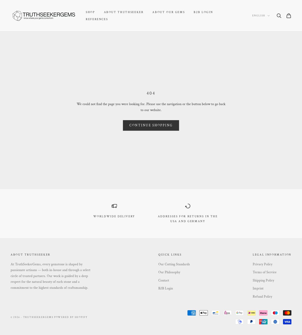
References (97, 19)
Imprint (258, 288)
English (258, 15)
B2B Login (203, 12)
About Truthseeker (124, 12)
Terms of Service (265, 272)
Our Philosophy (169, 272)
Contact (163, 280)
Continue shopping (151, 125)
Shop (90, 12)
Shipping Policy (263, 280)
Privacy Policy (262, 264)
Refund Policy (262, 296)
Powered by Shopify (71, 317)
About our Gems (168, 12)
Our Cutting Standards (174, 264)
